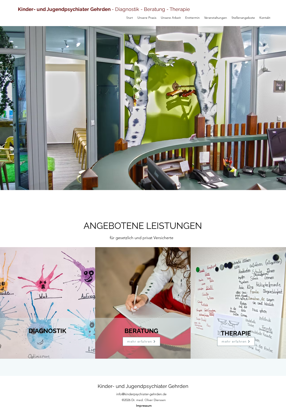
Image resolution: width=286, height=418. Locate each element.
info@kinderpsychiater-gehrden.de (141, 394)
